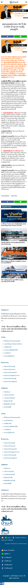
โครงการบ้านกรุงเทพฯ (10, 372)
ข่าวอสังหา (4, 221)
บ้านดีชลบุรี (17, 537)
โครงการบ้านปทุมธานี (10, 381)
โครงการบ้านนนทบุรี (10, 378)
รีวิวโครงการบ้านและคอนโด (12, 341)
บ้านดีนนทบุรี (10, 540)
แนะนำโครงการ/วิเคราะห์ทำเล (13, 344)
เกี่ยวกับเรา (7, 392)
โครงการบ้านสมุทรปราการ (11, 375)
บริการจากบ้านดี (9, 395)
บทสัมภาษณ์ (7, 347)
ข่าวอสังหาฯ (7, 353)
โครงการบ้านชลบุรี (9, 366)
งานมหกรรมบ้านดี (9, 398)
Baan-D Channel (9, 550)
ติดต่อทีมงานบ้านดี (9, 404)
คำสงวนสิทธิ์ (7, 407)
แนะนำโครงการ (8, 420)
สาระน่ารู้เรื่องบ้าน (9, 356)
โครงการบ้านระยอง (9, 369)
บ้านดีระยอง (23, 537)
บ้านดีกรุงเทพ (3, 540)
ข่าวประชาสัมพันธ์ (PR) (11, 350)
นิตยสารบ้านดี (8, 401)
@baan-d (10, 537)
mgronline (14, 196)
